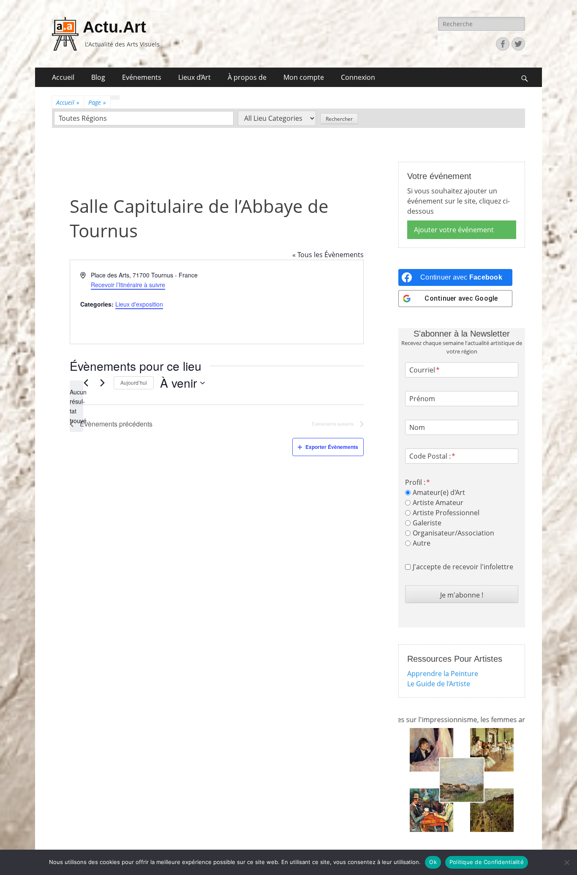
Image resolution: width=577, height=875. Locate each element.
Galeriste (427, 522)
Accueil (63, 77)
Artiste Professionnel (446, 512)
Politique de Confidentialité (486, 862)
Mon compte (303, 77)
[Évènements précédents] (86, 383)
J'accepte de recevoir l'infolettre (463, 566)
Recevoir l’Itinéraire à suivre (128, 284)
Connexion (358, 77)
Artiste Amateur (438, 502)
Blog (98, 77)
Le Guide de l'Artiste (438, 683)
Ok (433, 862)
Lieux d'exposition (139, 304)
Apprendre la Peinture (442, 673)
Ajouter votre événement (454, 229)
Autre (421, 543)
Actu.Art (114, 27)
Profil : (415, 482)
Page (97, 102)
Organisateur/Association (453, 533)
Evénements (141, 77)
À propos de (247, 77)
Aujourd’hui (133, 382)
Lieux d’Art (194, 77)
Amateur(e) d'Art (439, 492)
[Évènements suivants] (102, 383)
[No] (566, 862)
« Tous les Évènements (328, 254)
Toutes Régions (83, 118)
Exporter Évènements (331, 447)
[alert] (76, 406)
